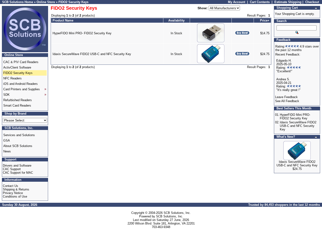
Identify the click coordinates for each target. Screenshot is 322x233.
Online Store (46, 2)
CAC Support (12, 169)
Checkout (312, 2)
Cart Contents (260, 2)
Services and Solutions (19, 135)
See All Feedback (287, 101)
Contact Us (10, 186)
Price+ (264, 20)
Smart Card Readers (17, 105)
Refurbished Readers (17, 100)
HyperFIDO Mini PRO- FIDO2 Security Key (82, 33)
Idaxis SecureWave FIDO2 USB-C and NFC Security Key (92, 54)
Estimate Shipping (287, 2)
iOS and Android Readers (20, 84)
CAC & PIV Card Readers (20, 62)
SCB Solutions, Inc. (177, 213)
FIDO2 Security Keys (73, 2)
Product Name (63, 20)
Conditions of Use (15, 196)
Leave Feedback (286, 97)
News (7, 151)
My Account (236, 2)
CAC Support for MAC (18, 172)
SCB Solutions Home (17, 2)
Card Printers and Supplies (21, 89)
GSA (6, 140)
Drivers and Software (17, 165)
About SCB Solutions (17, 146)
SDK (6, 94)
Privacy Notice (13, 193)
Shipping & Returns (16, 189)
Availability (176, 20)
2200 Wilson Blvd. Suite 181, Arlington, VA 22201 (161, 223)
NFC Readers (12, 78)
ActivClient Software (17, 67)
